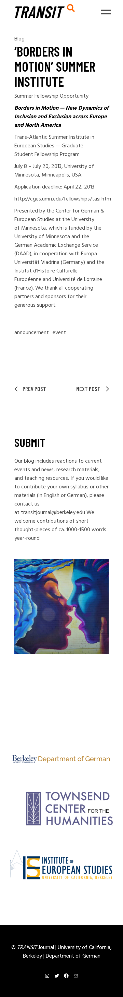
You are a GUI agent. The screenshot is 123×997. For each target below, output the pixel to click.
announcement (31, 333)
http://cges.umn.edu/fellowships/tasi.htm (62, 199)
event (59, 333)
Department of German (73, 956)
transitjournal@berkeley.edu (53, 512)
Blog (19, 39)
